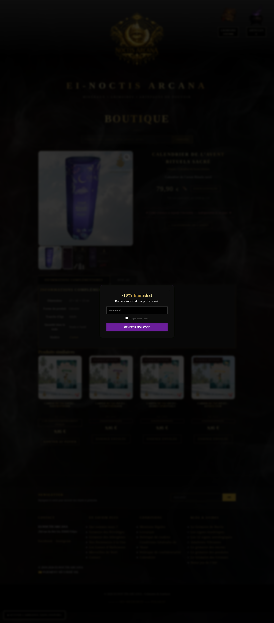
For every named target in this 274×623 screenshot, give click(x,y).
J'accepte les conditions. (138, 318)
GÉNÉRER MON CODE (137, 327)
